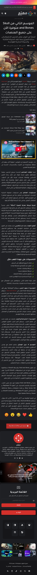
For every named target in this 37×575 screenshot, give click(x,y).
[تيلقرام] (3, 75)
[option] (18, 473)
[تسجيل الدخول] (5, 14)
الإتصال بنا (8, 566)
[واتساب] (7, 75)
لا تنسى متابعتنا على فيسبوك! (18, 2)
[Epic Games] (15, 533)
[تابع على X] (29, 45)
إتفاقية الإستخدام (27, 566)
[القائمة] (35, 14)
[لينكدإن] (20, 75)
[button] (30, 415)
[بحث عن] (2, 14)
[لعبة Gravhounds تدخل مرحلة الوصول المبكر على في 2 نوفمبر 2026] (31, 119)
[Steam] (22, 533)
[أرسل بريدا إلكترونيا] (28, 45)
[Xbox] (29, 526)
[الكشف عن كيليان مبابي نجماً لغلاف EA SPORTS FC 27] (18, 553)
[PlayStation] (22, 526)
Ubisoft (24, 81)
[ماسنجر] (12, 75)
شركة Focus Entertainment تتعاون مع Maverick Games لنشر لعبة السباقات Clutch (20, 476)
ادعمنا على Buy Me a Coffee (18, 426)
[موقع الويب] (22, 458)
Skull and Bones (11, 291)
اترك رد (18, 512)
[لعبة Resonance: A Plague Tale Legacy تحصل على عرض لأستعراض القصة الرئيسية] (6, 546)
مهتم (31, 45)
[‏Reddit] (16, 75)
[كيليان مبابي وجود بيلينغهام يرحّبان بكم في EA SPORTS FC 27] (30, 553)
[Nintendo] (15, 526)
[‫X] (24, 75)
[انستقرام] (15, 458)
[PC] (8, 526)
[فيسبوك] (29, 75)
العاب (15, 18)
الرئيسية (20, 18)
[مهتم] (25, 13)
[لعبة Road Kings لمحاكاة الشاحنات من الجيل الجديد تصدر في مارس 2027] (31, 131)
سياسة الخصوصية (17, 566)
